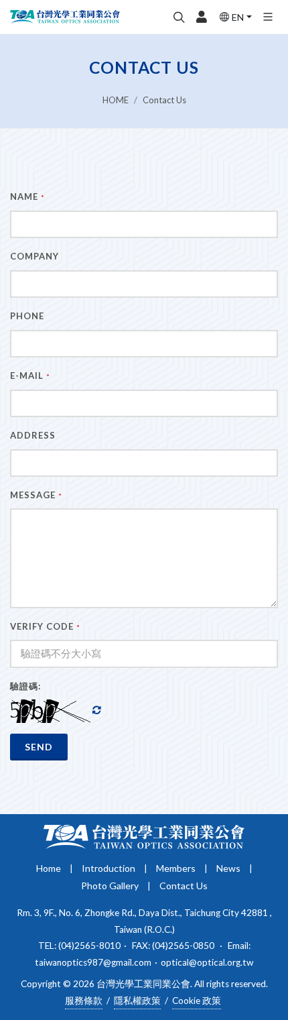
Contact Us (164, 100)
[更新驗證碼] (96, 710)
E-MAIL (30, 375)
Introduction (108, 868)
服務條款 (83, 1000)
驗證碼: (25, 686)
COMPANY (34, 256)
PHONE (27, 315)
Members (176, 868)
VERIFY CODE (45, 626)
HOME (115, 100)
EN (238, 17)
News (228, 868)
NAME (27, 196)
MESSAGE (36, 495)
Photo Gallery (110, 885)
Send (39, 746)
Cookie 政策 (196, 1000)
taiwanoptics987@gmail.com (93, 962)
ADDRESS (33, 435)
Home (48, 868)
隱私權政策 (137, 1000)
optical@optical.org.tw (207, 962)
